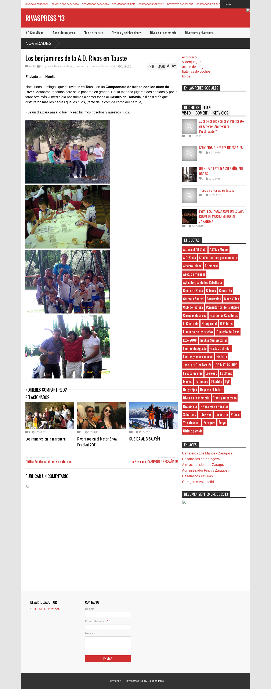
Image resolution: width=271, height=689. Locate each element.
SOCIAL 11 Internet (44, 609)
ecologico (189, 57)
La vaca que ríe (192, 373)
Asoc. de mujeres (64, 32)
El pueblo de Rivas (227, 331)
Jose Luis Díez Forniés (197, 364)
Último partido (192, 431)
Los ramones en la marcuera (45, 439)
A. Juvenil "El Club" (194, 249)
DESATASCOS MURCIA (123, 4)
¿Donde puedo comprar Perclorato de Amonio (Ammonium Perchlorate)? (221, 126)
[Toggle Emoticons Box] (27, 486)
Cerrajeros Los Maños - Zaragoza (207, 453)
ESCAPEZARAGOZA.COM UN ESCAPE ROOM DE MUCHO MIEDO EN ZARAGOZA (221, 216)
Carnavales (214, 298)
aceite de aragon (194, 67)
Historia (221, 356)
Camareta (225, 290)
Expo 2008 (190, 340)
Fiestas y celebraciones (127, 32)
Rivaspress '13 (45, 18)
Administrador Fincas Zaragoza (205, 470)
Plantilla (216, 381)
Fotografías (46, 66)
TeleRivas (205, 414)
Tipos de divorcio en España (217, 190)
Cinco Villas (231, 298)
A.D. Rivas (189, 257)
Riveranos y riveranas (199, 32)
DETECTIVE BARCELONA (180, 4)
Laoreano (211, 373)
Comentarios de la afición (222, 307)
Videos (235, 414)
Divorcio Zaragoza (36, 4)
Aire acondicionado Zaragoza (204, 465)
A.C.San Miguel (34, 32)
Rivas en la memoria (163, 32)
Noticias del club (63, 66)
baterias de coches (196, 71)
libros (186, 76)
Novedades (38, 43)
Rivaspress (190, 406)
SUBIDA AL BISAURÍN (144, 439)
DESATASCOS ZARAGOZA (95, 4)
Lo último (226, 373)
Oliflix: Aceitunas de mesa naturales (48, 461)
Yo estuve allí (108, 66)
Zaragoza (209, 422)
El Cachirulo (190, 323)
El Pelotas (226, 323)
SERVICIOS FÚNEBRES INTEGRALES (221, 147)
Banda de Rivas (193, 290)
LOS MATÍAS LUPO (226, 364)
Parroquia (201, 381)
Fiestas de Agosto (194, 348)
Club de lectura (93, 32)
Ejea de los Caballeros (224, 315)
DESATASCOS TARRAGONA (210, 4)
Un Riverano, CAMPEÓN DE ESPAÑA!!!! (154, 461)
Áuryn (222, 422)
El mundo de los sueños (198, 331)
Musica (187, 381)
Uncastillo (221, 414)
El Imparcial (209, 323)
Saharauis (189, 414)
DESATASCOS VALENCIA (151, 4)
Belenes (211, 290)
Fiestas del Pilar (220, 348)
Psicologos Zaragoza (65, 4)
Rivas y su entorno (224, 397)
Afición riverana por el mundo (218, 257)
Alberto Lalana (192, 265)
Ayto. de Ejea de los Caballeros (203, 282)
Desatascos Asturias (197, 476)
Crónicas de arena (194, 315)
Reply (31, 66)
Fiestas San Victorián (213, 340)
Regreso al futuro (211, 389)
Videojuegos (191, 62)
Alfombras (211, 265)
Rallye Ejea (190, 389)
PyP (227, 381)
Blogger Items (156, 680)
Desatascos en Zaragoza (201, 459)
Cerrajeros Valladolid (198, 482)
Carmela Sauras (193, 298)
